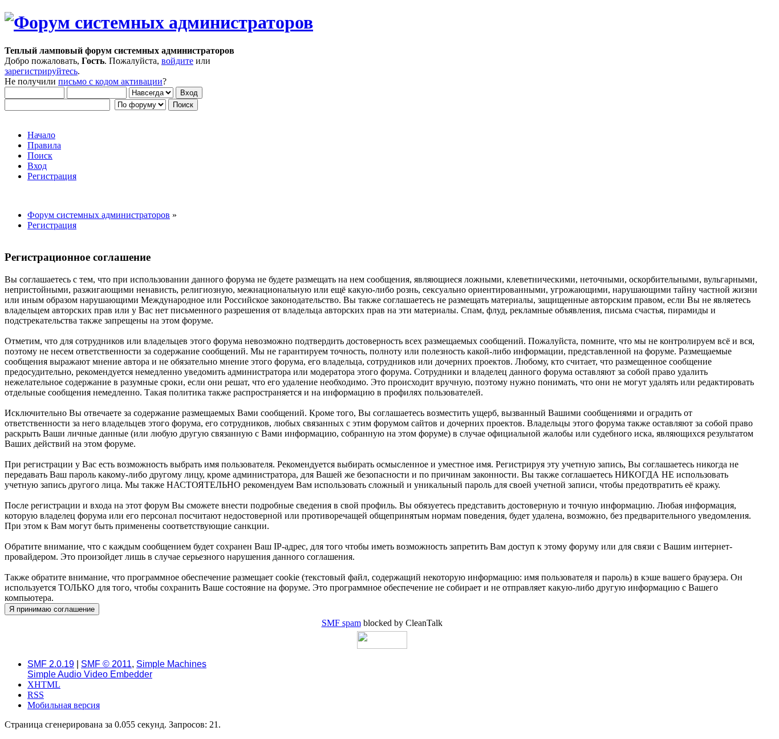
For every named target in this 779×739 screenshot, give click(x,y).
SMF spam (341, 623)
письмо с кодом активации (110, 81)
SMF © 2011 (106, 664)
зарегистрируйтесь (41, 71)
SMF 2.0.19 (50, 664)
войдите (177, 61)
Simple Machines (171, 664)
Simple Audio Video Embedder (89, 674)
